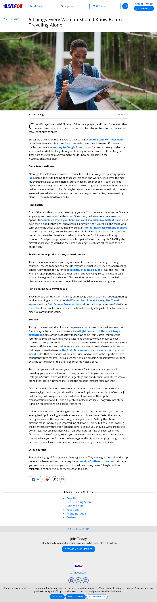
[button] (35, 479)
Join (144, 8)
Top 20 (71, 498)
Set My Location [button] (80, 528)
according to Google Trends (67, 147)
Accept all (57, 596)
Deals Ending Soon (78, 502)
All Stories (12, 19)
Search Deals (125, 6)
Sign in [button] (139, 4)
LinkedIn (85, 580)
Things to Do (75, 506)
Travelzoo (13, 6)
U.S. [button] (152, 4)
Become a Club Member (78, 549)
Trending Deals (76, 513)
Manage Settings (97, 596)
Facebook (71, 580)
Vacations (72, 509)
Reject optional (75, 596)
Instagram (78, 580)
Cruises (71, 517)
